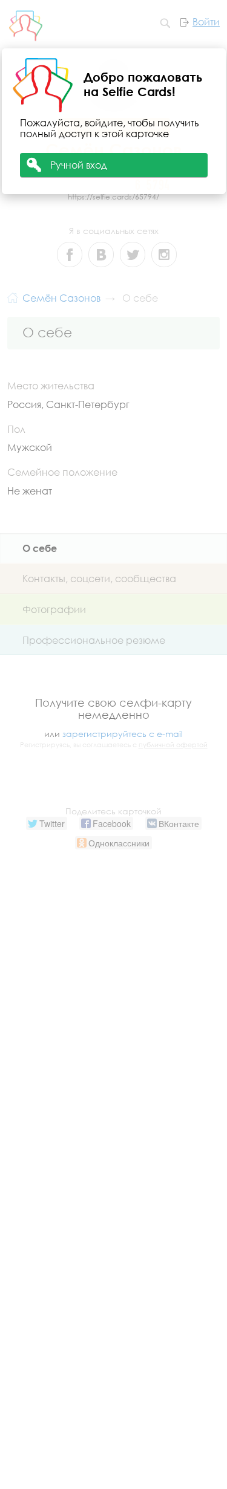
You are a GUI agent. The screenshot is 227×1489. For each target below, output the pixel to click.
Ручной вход (78, 164)
